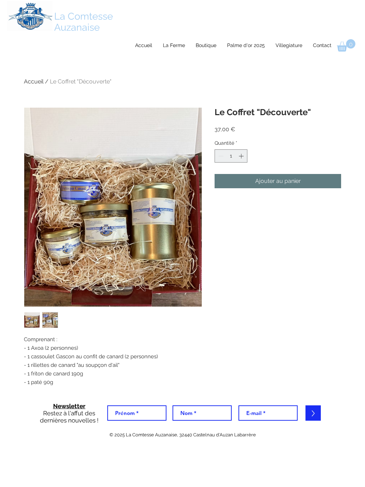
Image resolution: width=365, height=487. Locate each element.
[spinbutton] (231, 156)
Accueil (33, 81)
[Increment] (241, 156)
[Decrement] (220, 156)
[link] (346, 45)
